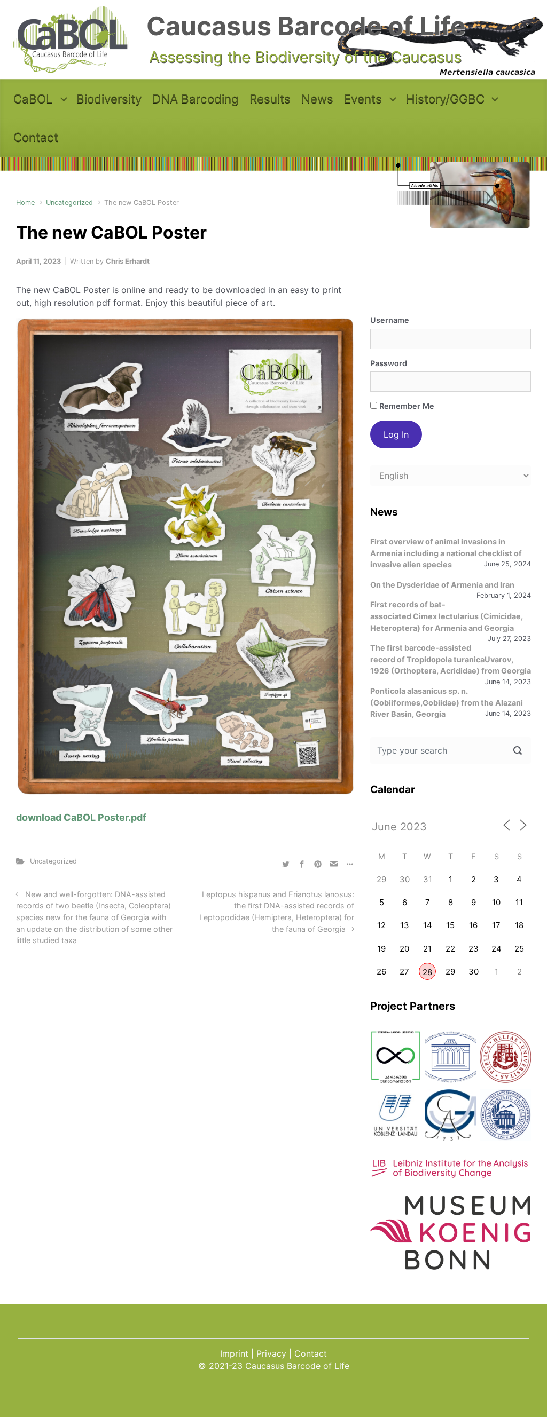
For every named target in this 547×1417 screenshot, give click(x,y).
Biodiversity (109, 98)
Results (270, 98)
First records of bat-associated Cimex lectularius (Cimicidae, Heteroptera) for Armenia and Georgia (446, 616)
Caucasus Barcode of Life (306, 26)
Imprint (234, 1353)
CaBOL (33, 98)
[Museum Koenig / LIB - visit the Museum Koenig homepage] (450, 1263)
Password (388, 363)
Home (25, 203)
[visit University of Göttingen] (450, 1115)
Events (363, 98)
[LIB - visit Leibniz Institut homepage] (450, 1172)
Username (389, 319)
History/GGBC (445, 98)
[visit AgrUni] (395, 1057)
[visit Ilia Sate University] (505, 1057)
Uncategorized (69, 203)
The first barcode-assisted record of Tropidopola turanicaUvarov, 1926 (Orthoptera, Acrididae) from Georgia (450, 659)
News (317, 98)
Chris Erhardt (128, 261)
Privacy (271, 1353)
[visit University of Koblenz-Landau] (395, 1115)
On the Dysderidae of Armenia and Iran (442, 584)
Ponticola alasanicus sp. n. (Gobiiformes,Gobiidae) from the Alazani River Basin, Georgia (446, 702)
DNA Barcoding (195, 98)
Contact (35, 137)
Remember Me (405, 405)
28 (427, 972)
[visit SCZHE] (450, 1057)
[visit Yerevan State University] (505, 1115)
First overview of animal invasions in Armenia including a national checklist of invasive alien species (446, 553)
